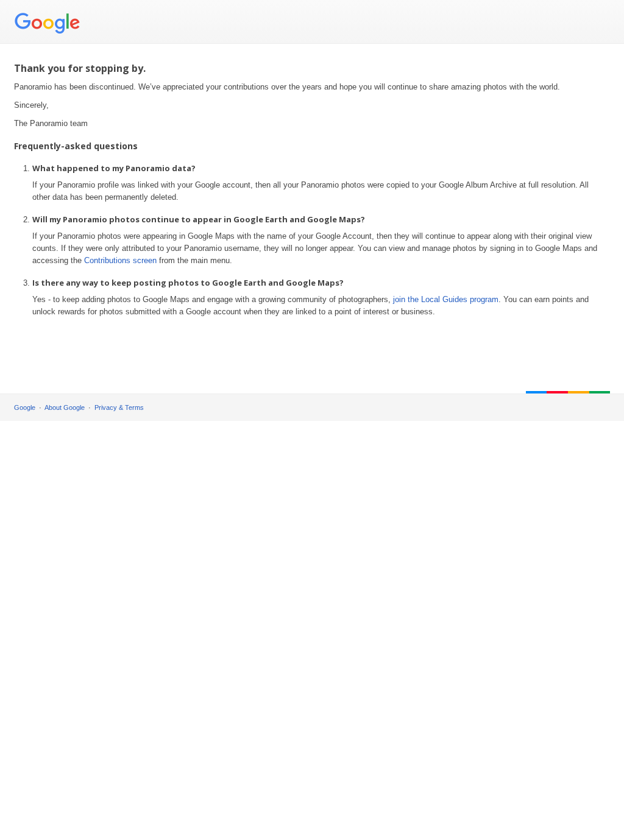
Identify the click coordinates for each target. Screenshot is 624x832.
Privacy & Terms (119, 407)
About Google (64, 407)
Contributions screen (120, 260)
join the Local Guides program (445, 299)
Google (24, 407)
